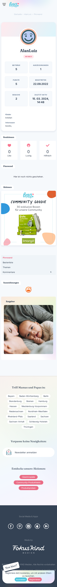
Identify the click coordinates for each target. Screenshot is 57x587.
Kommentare (27, 272)
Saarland (32, 416)
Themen (7, 267)
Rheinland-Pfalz (15, 416)
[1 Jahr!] (28, 292)
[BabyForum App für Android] (46, 526)
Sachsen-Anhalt (16, 421)
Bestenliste (8, 262)
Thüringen (28, 427)
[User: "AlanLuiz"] (28, 37)
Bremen (30, 401)
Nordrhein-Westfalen (38, 411)
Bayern (11, 396)
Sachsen (45, 416)
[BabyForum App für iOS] (37, 526)
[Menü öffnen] (4, 4)
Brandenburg (15, 401)
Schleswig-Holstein (38, 421)
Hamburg (42, 401)
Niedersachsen (16, 411)
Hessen (13, 406)
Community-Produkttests (28, 482)
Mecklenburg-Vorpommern (34, 406)
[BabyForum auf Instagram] (28, 526)
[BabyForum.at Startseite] (14, 5)
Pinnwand (7, 257)
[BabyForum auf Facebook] (11, 526)
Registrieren (34, 579)
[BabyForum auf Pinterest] (19, 526)
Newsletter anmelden (26, 452)
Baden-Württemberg (29, 396)
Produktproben (28, 488)
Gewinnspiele (28, 477)
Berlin (46, 396)
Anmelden (21, 579)
